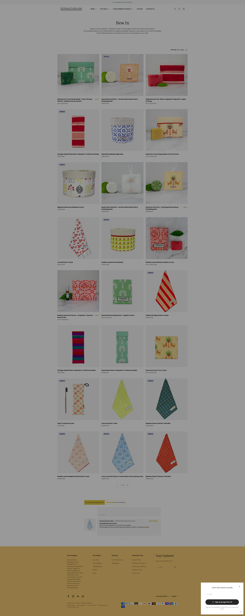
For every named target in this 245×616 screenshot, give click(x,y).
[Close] (239, 586)
